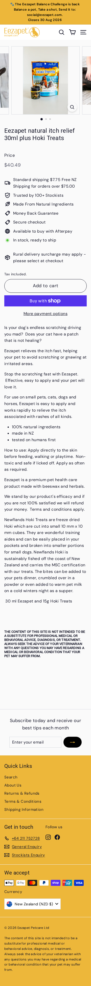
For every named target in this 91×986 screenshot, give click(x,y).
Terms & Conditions (22, 801)
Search (10, 777)
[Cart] (72, 32)
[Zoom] (72, 107)
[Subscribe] (72, 742)
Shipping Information (23, 809)
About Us (12, 785)
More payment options (45, 313)
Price (9, 155)
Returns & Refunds (22, 793)
